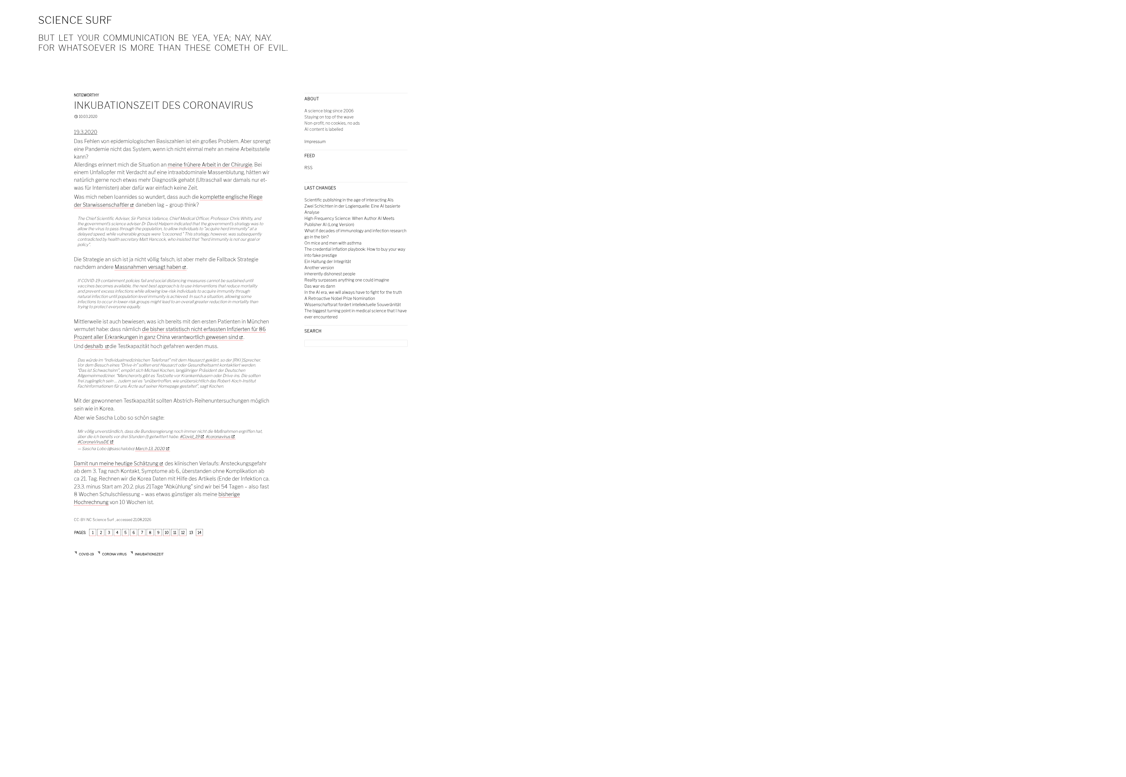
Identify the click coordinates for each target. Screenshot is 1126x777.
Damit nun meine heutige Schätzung (116, 463)
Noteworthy (86, 95)
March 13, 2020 (150, 448)
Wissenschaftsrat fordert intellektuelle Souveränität (352, 304)
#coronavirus (218, 436)
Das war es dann (319, 286)
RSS (308, 167)
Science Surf (75, 20)
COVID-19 (86, 554)
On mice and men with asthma (333, 242)
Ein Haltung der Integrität (327, 261)
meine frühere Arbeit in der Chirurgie (210, 165)
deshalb (94, 346)
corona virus (114, 554)
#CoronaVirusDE (93, 441)
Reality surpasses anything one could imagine (346, 279)
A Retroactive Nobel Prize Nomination (339, 298)
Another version (319, 267)
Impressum (315, 141)
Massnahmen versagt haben (148, 267)
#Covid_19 (189, 436)
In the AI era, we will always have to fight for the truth (353, 292)
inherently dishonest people (329, 273)
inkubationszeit (149, 554)
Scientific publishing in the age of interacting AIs (349, 199)
